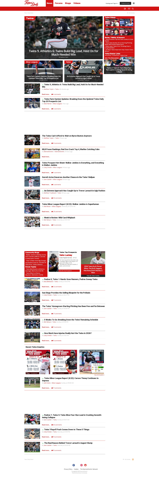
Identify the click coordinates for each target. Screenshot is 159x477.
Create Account (125, 3)
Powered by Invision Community (79, 473)
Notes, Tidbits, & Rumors (115, 37)
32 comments (57, 287)
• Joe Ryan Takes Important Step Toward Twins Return (119, 50)
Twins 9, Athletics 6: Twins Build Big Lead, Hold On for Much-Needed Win (63, 53)
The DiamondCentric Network (89, 469)
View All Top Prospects (65, 271)
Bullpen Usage (123, 55)
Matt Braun (47, 206)
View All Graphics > (99, 375)
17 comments (57, 300)
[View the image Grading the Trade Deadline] (91, 362)
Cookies (76, 469)
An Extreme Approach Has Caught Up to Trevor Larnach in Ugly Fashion (83, 77)
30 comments (57, 198)
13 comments (57, 327)
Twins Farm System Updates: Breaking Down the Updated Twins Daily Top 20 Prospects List (43, 77)
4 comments (57, 94)
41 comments (57, 143)
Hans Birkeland (48, 281)
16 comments (57, 340)
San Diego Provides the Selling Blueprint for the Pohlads (66, 292)
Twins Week (31, 351)
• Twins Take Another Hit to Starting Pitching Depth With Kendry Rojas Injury (118, 43)
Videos (76, 3)
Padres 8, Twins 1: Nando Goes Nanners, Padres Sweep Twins (71, 279)
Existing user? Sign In (112, 3)
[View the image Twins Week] (37, 362)
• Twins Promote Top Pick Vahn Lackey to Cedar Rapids (119, 40)
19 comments (57, 437)
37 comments (57, 314)
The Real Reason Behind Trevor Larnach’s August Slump (68, 443)
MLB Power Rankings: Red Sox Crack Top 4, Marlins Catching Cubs (70, 149)
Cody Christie (48, 167)
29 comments (57, 211)
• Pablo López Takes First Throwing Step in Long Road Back (118, 47)
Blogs (68, 3)
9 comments (57, 172)
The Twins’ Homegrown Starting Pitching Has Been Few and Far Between (73, 306)
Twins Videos (110, 17)
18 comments (57, 225)
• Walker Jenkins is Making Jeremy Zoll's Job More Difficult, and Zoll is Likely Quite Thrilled (35, 256)
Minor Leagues (57, 104)
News (49, 3)
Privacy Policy (68, 469)
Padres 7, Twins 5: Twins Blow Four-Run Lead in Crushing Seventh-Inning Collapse (119, 70)
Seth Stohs (47, 383)
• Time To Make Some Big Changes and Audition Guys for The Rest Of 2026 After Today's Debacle (35, 262)
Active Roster (108, 55)
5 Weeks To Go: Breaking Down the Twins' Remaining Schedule (71, 319)
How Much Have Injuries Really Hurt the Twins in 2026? (68, 333)
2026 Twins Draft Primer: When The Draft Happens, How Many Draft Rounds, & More (93, 269)
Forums (59, 3)
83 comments (57, 425)
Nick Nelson (47, 220)
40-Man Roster (116, 55)
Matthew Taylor (64, 57)
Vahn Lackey (65, 255)
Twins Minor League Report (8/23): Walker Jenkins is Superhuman (70, 204)
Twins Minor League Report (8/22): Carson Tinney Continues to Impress (70, 379)
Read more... (46, 94)
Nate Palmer (44, 80)
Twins (57, 89)
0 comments (57, 109)
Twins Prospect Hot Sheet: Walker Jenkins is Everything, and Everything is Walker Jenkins (73, 164)
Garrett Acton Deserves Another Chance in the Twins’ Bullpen (68, 177)
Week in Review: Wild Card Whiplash (59, 217)
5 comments (57, 184)
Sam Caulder (48, 179)
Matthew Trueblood (84, 80)
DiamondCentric (48, 151)
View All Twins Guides (93, 276)
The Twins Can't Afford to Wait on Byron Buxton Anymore (67, 135)
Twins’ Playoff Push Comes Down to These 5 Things (66, 429)
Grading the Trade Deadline (91, 351)
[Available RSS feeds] (133, 459)
